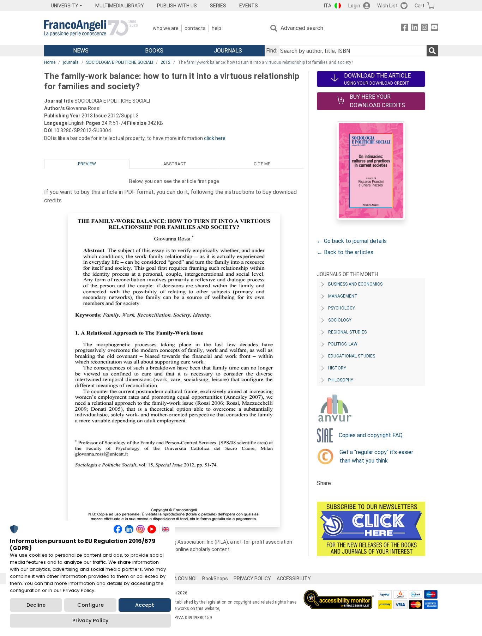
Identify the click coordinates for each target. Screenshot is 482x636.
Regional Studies (347, 332)
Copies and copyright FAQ (371, 435)
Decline (36, 605)
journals (71, 62)
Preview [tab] (87, 163)
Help (216, 28)
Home (49, 62)
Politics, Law (342, 344)
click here (214, 138)
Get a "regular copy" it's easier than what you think (376, 456)
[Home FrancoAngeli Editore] (91, 28)
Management (342, 296)
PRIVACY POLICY (252, 578)
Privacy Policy (90, 620)
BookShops (215, 578)
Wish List (387, 5)
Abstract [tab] (174, 163)
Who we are (166, 28)
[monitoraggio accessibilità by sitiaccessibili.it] (338, 594)
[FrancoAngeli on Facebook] (404, 28)
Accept (144, 605)
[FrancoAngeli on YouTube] (434, 28)
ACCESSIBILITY (294, 578)
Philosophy (340, 380)
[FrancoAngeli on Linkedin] (414, 28)
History (337, 368)
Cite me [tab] (262, 163)
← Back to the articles (345, 252)
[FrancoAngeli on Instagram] (424, 28)
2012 (165, 62)
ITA (327, 5)
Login (354, 5)
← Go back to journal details (352, 241)
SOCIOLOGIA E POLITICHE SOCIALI (119, 62)
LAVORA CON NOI (177, 578)
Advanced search (302, 28)
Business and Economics (355, 284)
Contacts (195, 28)
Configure (90, 605)
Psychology (341, 308)
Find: (271, 50)
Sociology (339, 320)
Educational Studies (351, 356)
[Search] (432, 50)
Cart (419, 5)
